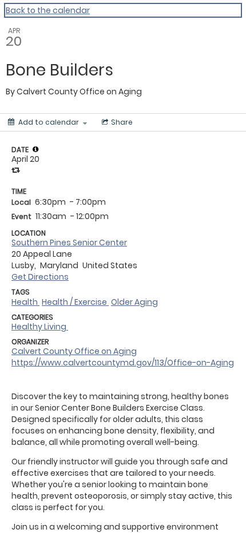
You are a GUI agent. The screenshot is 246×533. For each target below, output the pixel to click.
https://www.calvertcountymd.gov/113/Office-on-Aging (122, 362)
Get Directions (40, 277)
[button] (35, 149)
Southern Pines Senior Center (69, 242)
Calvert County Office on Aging (74, 351)
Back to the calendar (48, 10)
